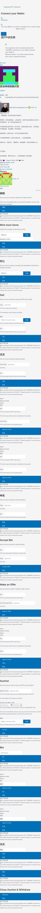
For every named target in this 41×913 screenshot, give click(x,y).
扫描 (26, 235)
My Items (3, 63)
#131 (7, 164)
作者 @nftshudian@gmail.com (18, 107)
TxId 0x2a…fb (4, 186)
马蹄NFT (2, 90)
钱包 (1, 316)
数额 (1, 784)
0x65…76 (34, 107)
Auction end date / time (7, 702)
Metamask (4, 20)
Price (1, 305)
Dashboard (7, 7)
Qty (1, 328)
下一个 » (38, 190)
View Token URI (5, 167)
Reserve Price (4, 691)
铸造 (1, 65)
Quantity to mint (5, 239)
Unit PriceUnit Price (6, 603)
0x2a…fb (6, 113)
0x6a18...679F (10, 162)
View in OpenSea (7, 169)
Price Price (3, 364)
